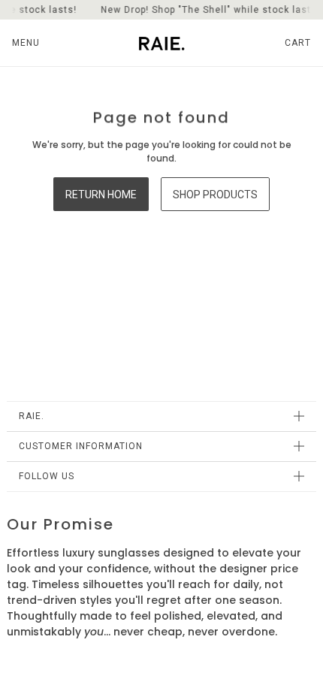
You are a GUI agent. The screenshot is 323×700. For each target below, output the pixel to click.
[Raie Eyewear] (162, 43)
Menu (26, 43)
